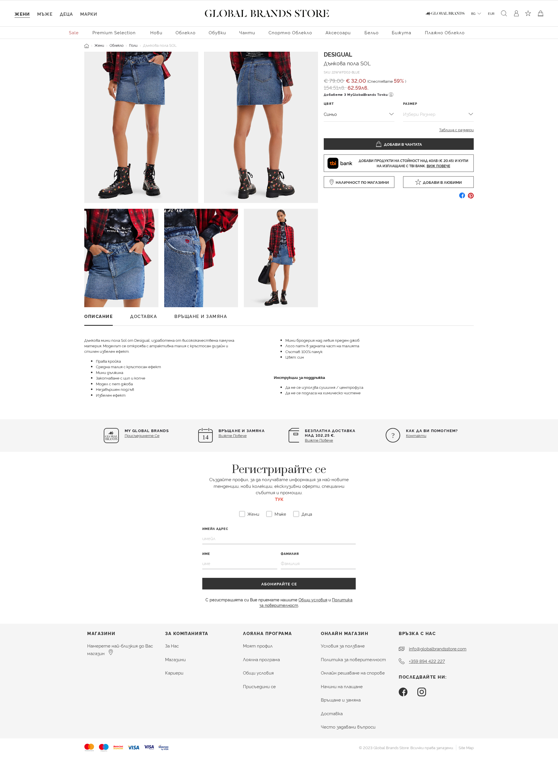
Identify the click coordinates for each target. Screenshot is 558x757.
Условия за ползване (343, 646)
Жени (99, 45)
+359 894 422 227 (427, 661)
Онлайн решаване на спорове (353, 673)
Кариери (174, 673)
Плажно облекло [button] (445, 32)
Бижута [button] (401, 32)
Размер (410, 103)
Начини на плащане (342, 686)
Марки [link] (88, 14)
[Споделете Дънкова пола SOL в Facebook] (462, 198)
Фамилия (290, 553)
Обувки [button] (217, 32)
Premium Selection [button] (114, 32)
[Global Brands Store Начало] (267, 12)
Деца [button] (66, 14)
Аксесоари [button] (338, 32)
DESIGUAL (338, 54)
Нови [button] (156, 32)
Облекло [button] (186, 32)
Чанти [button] (247, 32)
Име (206, 553)
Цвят (329, 103)
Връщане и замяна (341, 700)
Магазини (175, 659)
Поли (133, 45)
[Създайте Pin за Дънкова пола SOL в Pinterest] (471, 198)
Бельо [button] (371, 32)
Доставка (332, 713)
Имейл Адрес (215, 528)
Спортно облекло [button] (290, 32)
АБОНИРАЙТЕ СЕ (279, 583)
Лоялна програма (261, 659)
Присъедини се (259, 686)
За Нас (172, 646)
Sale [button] (74, 32)
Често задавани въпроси (348, 727)
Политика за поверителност (353, 659)
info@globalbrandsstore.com (437, 648)
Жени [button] (22, 14)
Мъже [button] (45, 14)
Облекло (117, 45)
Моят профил (258, 646)
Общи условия (312, 599)
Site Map (466, 747)
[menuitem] (74, 32)
